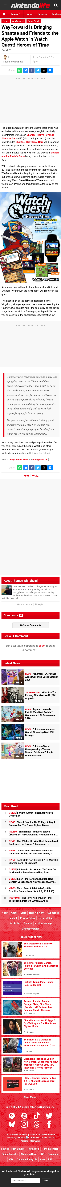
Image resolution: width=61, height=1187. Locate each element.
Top (5, 912)
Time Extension (50, 1148)
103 (19, 701)
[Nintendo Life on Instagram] (24, 1125)
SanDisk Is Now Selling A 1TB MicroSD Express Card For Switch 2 (33, 861)
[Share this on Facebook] (31, 70)
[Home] (4, 14)
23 (20, 738)
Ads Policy (15, 923)
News (5, 21)
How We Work (36, 912)
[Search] (56, 5)
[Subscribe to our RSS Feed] (11, 1116)
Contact (13, 918)
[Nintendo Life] (30, 5)
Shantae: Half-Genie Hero (29, 142)
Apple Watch (34, 21)
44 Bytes (20, 1137)
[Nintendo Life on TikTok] (36, 1116)
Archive (28, 923)
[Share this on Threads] (44, 70)
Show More (30, 1097)
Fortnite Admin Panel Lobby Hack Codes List (31, 814)
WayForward (18, 21)
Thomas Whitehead (13, 61)
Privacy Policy (27, 918)
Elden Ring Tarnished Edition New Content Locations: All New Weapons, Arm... (32, 880)
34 (20, 719)
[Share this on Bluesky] (25, 70)
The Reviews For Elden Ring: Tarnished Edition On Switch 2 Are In (30, 899)
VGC (11, 1159)
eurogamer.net (40, 459)
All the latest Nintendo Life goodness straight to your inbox (30, 1173)
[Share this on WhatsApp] (19, 70)
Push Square (18, 1148)
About (14, 912)
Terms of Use (45, 918)
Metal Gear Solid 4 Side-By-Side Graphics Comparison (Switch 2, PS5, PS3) (31, 890)
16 (20, 756)
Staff (23, 912)
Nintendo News (29, 1154)
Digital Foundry (10, 1154)
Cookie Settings (43, 923)
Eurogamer (54, 1154)
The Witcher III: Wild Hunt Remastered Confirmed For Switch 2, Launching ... (33, 842)
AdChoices (34, 1137)
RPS (50, 1159)
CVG (42, 1159)
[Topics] (5, 5)
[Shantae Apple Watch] (30, 237)
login (42, 645)
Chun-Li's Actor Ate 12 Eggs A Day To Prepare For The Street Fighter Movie (32, 824)
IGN (42, 1154)
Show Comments (32, 625)
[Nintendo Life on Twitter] (49, 1116)
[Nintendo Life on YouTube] (24, 1116)
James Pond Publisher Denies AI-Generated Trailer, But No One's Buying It (31, 852)
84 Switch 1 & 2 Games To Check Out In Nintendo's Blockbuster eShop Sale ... (32, 871)
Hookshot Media (19, 1134)
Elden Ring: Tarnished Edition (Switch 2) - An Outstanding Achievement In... (33, 833)
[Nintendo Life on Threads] (36, 1125)
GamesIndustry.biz (27, 1159)
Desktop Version (30, 928)
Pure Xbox (33, 1148)
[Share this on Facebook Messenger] (50, 70)
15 (20, 682)
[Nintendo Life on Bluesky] (11, 1125)
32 (36, 475)
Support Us (53, 912)
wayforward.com (19, 459)
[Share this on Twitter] (38, 70)
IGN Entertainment (47, 1134)
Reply (40, 604)
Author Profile (25, 604)
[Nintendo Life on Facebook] (49, 1125)
